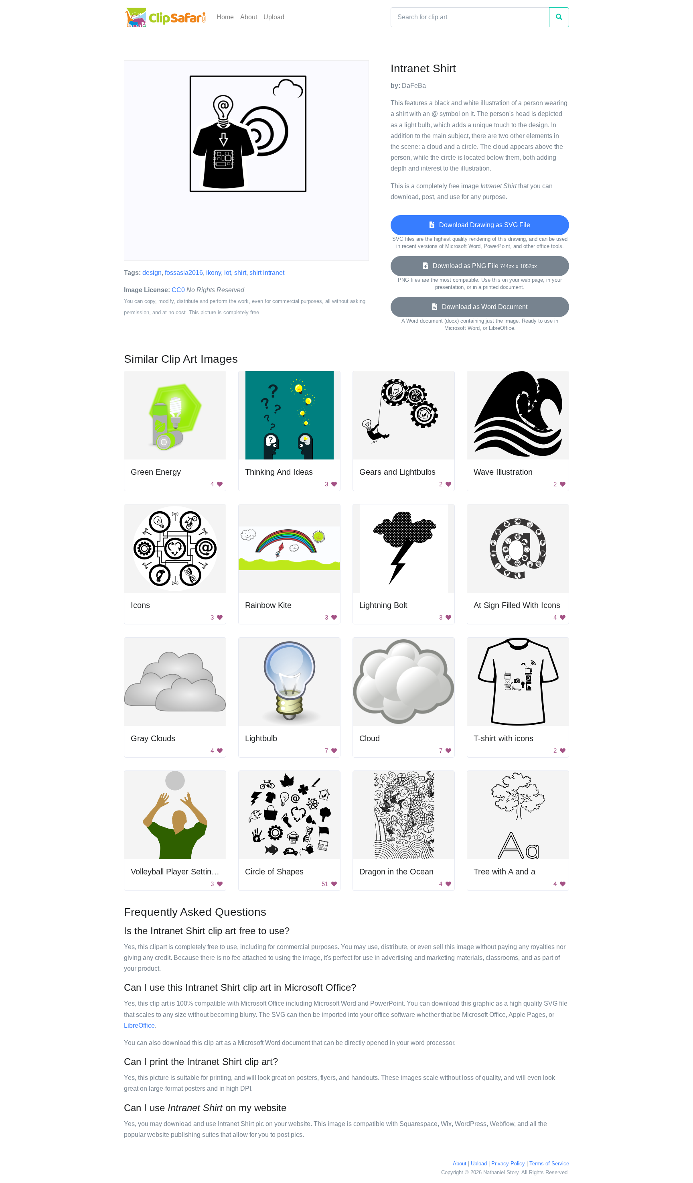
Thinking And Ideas (279, 472)
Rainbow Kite (268, 605)
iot (227, 272)
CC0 (178, 290)
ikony (213, 272)
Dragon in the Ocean (396, 871)
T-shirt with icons (503, 738)
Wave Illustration (503, 472)
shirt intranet (266, 272)
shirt (240, 272)
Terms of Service (549, 1164)
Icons (140, 605)
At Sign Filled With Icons (517, 605)
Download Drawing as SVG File (482, 225)
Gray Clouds (153, 738)
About (248, 17)
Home (225, 17)
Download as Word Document (482, 306)
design (152, 272)
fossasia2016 (184, 272)
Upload (273, 17)
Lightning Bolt (383, 605)
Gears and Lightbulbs (397, 472)
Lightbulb (261, 738)
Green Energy (156, 472)
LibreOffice (139, 1025)
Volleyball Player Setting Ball (181, 871)
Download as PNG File (482, 265)
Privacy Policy (508, 1164)
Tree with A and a (504, 871)
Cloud (369, 738)
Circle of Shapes (274, 871)
